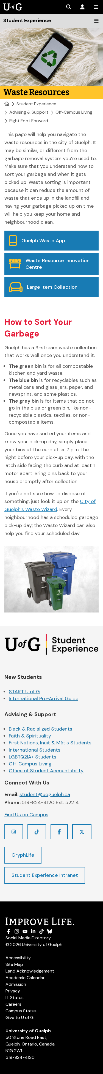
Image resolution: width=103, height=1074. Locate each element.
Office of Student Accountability (46, 770)
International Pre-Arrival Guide (43, 698)
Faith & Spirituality (30, 735)
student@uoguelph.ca (45, 794)
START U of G (24, 691)
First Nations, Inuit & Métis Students (50, 742)
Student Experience (36, 104)
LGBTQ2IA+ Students (32, 757)
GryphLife (23, 855)
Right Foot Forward (28, 121)
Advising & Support (28, 112)
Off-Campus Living (73, 112)
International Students (34, 750)
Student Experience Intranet (45, 875)
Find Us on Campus (26, 814)
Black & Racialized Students (40, 729)
